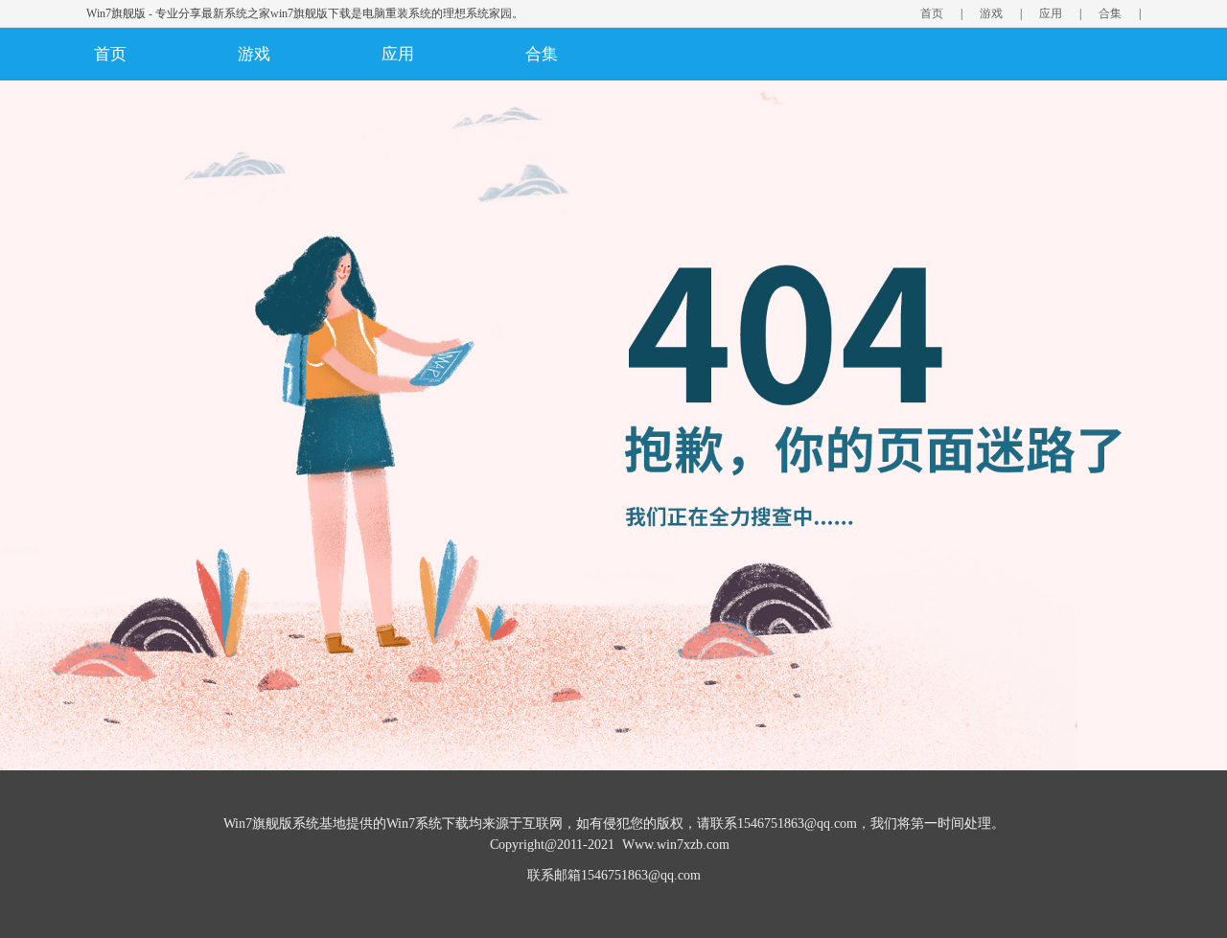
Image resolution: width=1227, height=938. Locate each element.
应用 (1050, 13)
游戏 (991, 13)
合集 (1110, 13)
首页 (931, 13)
